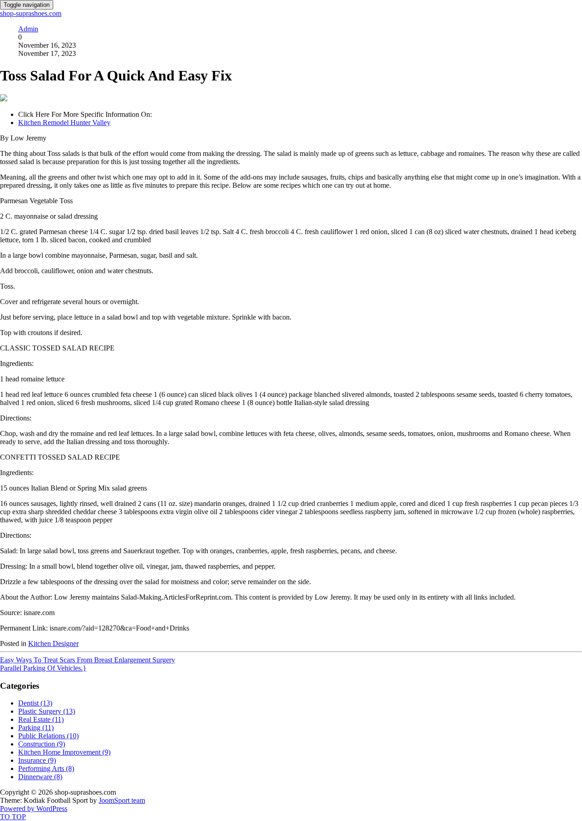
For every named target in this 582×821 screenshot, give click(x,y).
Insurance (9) (37, 760)
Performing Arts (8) (46, 768)
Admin (28, 29)
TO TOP (13, 817)
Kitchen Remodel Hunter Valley (64, 122)
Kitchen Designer (53, 643)
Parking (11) (36, 727)
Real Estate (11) (41, 719)
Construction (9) (41, 744)
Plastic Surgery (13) (46, 711)
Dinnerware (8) (40, 777)
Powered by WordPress (33, 808)
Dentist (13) (35, 703)
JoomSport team (122, 800)
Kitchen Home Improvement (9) (64, 752)
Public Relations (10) (48, 736)
